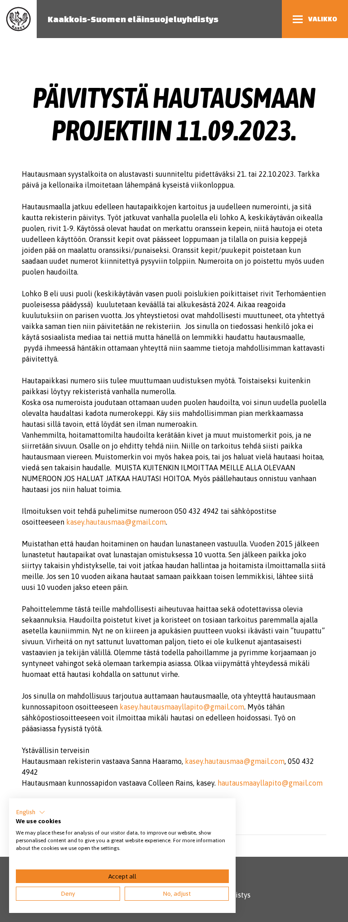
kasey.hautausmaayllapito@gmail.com (182, 707)
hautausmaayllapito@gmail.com (270, 783)
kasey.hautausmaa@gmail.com (116, 522)
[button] (30, 812)
